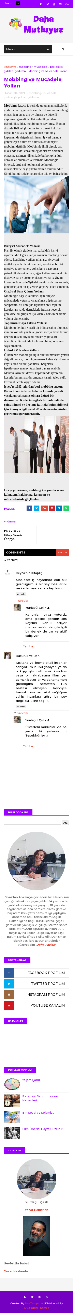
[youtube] (54, 4)
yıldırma (20, 71)
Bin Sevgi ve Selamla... (38, 1112)
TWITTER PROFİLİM (48, 984)
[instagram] (60, 4)
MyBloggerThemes (36, 1307)
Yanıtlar (22, 601)
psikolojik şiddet (15, 97)
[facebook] (41, 4)
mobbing (25, 66)
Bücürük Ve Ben (28, 656)
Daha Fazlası (45, 945)
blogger (63, 552)
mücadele (40, 66)
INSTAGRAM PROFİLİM (45, 995)
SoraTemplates (34, 1303)
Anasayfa (10, 66)
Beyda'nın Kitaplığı (29, 573)
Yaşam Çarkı (31, 1080)
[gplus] (67, 4)
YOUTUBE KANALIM (48, 1005)
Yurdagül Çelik (35, 608)
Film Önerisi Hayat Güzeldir (42, 1129)
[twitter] (47, 4)
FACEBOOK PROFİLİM (46, 973)
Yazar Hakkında (16, 1271)
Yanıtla (21, 594)
